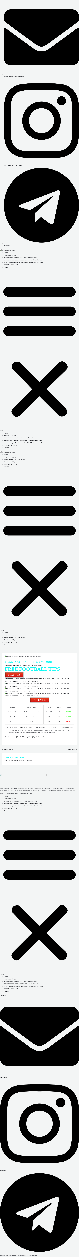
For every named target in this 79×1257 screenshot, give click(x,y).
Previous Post (7, 749)
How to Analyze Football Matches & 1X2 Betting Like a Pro (23, 262)
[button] (39, 351)
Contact (6, 267)
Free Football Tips (10, 255)
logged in (17, 760)
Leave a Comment (11, 665)
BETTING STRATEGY (11, 265)
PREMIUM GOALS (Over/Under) (14, 459)
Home (6, 252)
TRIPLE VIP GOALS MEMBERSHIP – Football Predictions (23, 260)
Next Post (72, 749)
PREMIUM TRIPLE (10, 457)
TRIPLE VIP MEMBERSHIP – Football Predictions (20, 257)
